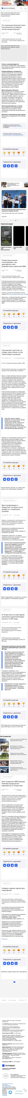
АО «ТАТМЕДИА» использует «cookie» (7, 1086)
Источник (4, 939)
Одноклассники (18, 294)
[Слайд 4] (15, 220)
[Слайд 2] (12, 220)
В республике (7, 255)
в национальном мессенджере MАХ (13, 134)
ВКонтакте (10, 294)
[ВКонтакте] (4, 165)
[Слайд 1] (10, 220)
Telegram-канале (17, 126)
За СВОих (21, 1000)
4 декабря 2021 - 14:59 (5, 270)
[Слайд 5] (17, 220)
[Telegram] (12, 165)
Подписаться (19, 1093)
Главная (3, 1000)
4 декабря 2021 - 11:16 (5, 790)
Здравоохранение (9, 500)
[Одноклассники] (8, 165)
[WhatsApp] (16, 165)
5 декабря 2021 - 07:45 (5, 33)
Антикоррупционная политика (7, 1084)
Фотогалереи (12, 1000)
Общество (6, 20)
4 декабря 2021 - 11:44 (6, 622)
